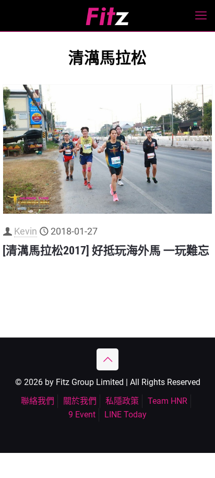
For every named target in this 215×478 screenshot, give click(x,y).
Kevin (25, 231)
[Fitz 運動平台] (107, 16)
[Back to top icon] (107, 359)
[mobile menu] (201, 16)
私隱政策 (122, 401)
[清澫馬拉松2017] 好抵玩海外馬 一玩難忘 (106, 250)
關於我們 (80, 401)
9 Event (81, 414)
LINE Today (125, 414)
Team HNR (167, 401)
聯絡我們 (37, 401)
